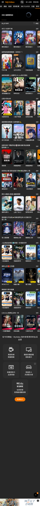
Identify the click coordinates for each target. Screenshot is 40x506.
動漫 (9, 6)
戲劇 (5, 6)
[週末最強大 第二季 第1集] (7, 38)
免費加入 (20, 399)
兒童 (32, 6)
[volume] (37, 20)
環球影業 (16, 6)
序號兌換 (35, 2)
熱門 (7, 23)
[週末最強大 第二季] (19, 38)
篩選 (37, 23)
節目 (37, 6)
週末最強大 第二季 (19, 47)
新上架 (4, 23)
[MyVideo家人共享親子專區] (35, 363)
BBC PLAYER (25, 6)
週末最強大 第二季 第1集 (9, 47)
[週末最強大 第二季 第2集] (30, 38)
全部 (37, 28)
